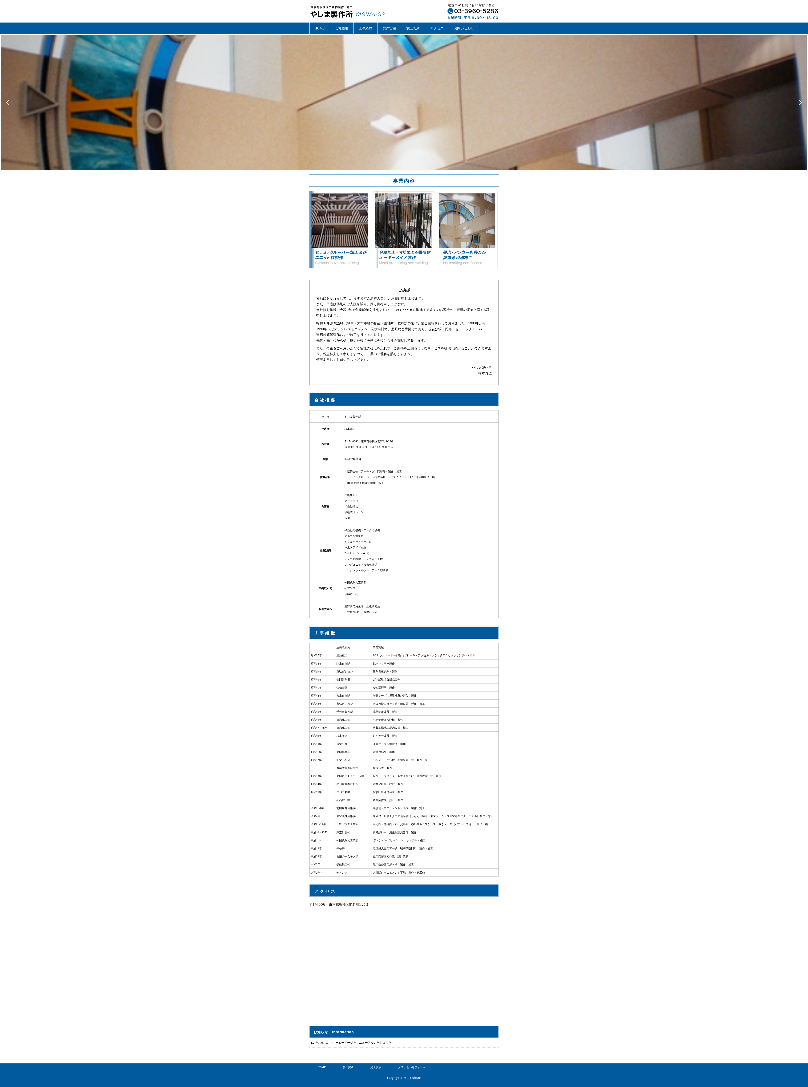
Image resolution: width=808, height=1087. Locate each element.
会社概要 (341, 28)
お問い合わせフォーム (411, 1067)
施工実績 (413, 28)
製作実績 (389, 28)
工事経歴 (365, 28)
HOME (320, 28)
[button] (7, 102)
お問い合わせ (464, 28)
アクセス (437, 28)
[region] (404, 102)
